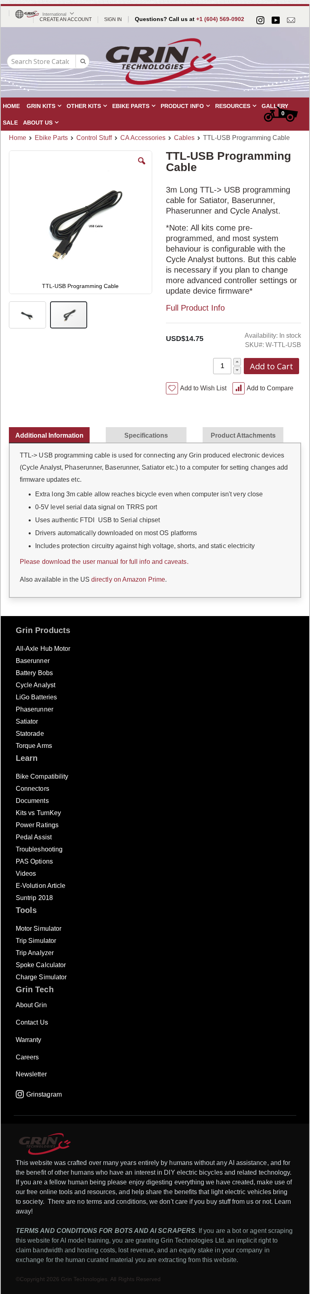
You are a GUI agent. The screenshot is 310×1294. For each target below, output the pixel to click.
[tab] (53, 433)
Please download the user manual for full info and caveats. (104, 561)
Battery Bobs (34, 672)
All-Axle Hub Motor (43, 648)
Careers (27, 1057)
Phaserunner (34, 709)
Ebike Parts (51, 138)
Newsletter (31, 1074)
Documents (32, 800)
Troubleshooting (39, 849)
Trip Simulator (36, 940)
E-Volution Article (40, 885)
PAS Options (34, 861)
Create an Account (66, 19)
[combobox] (48, 61)
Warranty (29, 1039)
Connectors (32, 788)
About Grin (31, 1005)
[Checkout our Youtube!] (276, 20)
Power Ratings (37, 825)
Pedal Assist (34, 837)
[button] (142, 167)
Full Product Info (195, 307)
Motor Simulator (38, 928)
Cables (184, 138)
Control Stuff (94, 138)
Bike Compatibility (42, 776)
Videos (26, 873)
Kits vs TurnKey (38, 812)
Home (17, 137)
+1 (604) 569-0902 (220, 19)
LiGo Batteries (36, 697)
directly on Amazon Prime (127, 579)
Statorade (30, 733)
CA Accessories (142, 138)
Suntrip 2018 (34, 897)
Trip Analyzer (35, 952)
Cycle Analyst (35, 685)
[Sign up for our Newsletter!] (291, 20)
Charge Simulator (41, 977)
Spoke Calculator (41, 964)
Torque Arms (34, 745)
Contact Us (32, 1022)
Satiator (27, 721)
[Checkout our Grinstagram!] (260, 20)
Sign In (113, 19)
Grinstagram (44, 1094)
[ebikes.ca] (161, 61)
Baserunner (33, 660)
